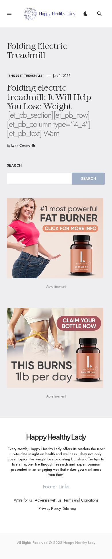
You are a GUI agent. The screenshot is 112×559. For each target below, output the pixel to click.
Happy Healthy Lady (56, 436)
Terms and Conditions (80, 500)
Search (14, 165)
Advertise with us (48, 500)
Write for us (23, 500)
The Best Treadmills (25, 75)
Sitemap (69, 508)
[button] (9, 13)
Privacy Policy (49, 508)
